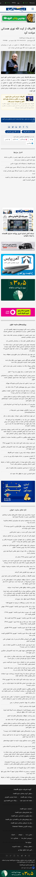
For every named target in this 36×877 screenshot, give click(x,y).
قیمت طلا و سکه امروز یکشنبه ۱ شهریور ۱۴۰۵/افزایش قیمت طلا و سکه (18, 634)
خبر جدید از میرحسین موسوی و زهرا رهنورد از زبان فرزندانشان (20, 469)
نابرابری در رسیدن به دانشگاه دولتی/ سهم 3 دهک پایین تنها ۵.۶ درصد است (18, 773)
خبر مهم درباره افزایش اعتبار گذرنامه (25, 572)
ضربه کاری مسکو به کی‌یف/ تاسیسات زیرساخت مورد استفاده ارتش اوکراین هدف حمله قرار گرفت (18, 675)
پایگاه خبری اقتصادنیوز (10, 801)
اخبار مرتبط (18, 152)
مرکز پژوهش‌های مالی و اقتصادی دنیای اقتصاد (18, 819)
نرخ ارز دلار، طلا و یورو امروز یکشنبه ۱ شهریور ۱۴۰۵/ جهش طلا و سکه (18, 608)
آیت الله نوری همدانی (13, 132)
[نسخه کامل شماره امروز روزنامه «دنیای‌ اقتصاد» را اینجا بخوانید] (18, 219)
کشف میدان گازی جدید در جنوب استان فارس (22, 532)
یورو (13, 3)
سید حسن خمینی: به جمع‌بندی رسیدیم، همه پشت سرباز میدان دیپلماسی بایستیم (19, 336)
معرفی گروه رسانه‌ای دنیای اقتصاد (22, 794)
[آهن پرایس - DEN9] (18, 264)
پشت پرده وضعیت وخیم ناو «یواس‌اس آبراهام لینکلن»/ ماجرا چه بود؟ (19, 522)
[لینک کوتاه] (27, 127)
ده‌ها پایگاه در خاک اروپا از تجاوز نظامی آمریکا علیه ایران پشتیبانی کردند (19, 552)
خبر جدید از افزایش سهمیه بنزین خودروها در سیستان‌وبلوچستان (22, 411)
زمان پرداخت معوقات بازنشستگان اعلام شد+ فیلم (21, 716)
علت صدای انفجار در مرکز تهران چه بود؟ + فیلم (21, 372)
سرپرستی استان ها (27, 838)
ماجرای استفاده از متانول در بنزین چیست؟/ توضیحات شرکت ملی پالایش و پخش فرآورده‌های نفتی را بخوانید (19, 763)
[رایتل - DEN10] (18, 312)
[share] (14, 855)
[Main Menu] (33, 9)
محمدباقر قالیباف (28, 132)
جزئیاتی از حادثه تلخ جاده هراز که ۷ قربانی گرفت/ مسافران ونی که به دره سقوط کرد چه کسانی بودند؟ (18, 392)
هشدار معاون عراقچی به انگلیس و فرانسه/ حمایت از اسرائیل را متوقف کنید (18, 438)
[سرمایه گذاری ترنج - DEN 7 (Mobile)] (18, 18)
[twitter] (19, 127)
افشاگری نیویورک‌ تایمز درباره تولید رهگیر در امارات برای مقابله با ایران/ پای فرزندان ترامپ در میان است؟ (19, 657)
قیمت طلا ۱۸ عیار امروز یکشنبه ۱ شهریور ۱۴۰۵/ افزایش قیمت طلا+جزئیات (19, 629)
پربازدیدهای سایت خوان (18, 324)
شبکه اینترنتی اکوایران (11, 797)
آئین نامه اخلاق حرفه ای (25, 850)
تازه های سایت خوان (18, 509)
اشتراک (13, 835)
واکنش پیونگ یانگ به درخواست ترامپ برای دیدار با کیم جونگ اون (19, 367)
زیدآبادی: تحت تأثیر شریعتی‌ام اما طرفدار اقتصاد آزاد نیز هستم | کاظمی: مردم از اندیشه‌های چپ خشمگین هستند (19, 331)
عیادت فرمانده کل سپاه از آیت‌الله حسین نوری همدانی (20, 167)
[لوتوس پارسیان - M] (18, 873)
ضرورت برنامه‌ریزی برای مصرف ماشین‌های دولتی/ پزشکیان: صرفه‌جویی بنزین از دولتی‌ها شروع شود (18, 516)
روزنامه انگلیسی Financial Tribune (22, 827)
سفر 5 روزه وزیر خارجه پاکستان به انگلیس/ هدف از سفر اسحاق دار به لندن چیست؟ (19, 646)
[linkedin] (16, 127)
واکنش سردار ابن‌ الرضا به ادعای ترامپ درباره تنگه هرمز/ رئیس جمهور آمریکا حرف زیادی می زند (19, 669)
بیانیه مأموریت (16, 847)
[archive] (6, 855)
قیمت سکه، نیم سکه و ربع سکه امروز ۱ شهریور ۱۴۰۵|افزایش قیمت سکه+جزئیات (20, 623)
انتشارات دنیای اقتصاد (26, 809)
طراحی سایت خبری (28, 868)
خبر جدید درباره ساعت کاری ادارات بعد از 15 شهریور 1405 (18, 680)
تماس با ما (29, 835)
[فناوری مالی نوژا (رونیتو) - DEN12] (18, 491)
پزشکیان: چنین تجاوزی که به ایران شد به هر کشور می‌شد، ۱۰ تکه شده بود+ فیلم (18, 736)
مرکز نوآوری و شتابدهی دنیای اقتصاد (21, 816)
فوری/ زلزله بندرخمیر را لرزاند (27, 706)
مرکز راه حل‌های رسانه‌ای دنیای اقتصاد (21, 823)
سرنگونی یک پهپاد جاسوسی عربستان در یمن (22, 703)
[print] (9, 127)
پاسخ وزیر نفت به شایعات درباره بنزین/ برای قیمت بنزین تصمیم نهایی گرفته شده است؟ (19, 663)
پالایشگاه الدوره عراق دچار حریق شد (25, 599)
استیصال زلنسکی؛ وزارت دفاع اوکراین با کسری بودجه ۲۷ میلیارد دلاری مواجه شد (19, 527)
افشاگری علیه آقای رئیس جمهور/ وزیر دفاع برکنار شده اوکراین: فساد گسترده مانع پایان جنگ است (20, 361)
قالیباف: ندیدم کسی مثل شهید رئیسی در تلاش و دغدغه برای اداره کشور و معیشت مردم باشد (13, 99)
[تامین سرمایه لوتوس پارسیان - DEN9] (18, 290)
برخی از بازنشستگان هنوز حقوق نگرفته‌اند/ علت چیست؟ (19, 731)
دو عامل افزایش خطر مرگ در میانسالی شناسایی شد (20, 341)
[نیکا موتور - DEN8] (18, 246)
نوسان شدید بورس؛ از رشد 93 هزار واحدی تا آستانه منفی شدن (19, 747)
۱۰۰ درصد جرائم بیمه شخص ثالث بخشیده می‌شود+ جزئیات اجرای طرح (18, 567)
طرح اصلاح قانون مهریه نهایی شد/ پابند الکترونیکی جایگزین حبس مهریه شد (18, 448)
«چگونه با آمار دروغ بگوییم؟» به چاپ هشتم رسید (21, 768)
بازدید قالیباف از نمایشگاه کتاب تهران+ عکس (22, 164)
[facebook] (23, 127)
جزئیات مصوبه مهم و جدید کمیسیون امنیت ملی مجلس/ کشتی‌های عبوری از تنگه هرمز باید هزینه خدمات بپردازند (19, 562)
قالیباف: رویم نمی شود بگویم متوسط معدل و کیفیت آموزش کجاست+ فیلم (20, 178)
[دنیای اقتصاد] (16, 9)
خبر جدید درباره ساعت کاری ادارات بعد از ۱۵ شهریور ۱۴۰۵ (18, 443)
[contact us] (10, 855)
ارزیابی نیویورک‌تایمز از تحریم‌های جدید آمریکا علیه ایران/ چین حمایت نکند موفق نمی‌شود (19, 711)
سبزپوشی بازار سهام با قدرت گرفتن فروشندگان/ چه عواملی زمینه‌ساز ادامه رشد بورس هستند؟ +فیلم (18, 546)
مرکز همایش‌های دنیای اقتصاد (23, 812)
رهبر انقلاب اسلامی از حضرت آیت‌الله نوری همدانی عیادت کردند (19, 172)
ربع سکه (33, 3)
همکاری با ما (14, 838)
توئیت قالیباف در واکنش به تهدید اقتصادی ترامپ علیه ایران (18, 576)
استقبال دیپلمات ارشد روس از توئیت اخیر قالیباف (21, 453)
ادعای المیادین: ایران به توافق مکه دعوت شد (22, 474)
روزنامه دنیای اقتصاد (26, 797)
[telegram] (12, 127)
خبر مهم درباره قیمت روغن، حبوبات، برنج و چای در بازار (19, 416)
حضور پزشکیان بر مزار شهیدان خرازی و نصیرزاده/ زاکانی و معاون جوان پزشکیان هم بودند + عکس (18, 541)
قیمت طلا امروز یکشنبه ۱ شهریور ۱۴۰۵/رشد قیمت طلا (20, 618)
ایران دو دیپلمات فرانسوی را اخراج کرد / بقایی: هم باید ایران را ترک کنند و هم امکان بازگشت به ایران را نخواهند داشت (18, 698)
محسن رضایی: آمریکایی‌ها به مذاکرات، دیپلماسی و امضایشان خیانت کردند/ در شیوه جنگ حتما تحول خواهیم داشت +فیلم (18, 378)
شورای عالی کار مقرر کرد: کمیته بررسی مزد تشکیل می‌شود (19, 536)
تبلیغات (20, 835)
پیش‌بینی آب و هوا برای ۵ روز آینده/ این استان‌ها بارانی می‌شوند (19, 405)
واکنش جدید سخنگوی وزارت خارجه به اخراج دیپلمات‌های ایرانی (19, 742)
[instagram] (29, 855)
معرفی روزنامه (28, 847)
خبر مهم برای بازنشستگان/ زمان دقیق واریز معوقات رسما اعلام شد (19, 356)
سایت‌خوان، (27, 119)
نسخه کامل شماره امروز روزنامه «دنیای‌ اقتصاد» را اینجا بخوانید (18, 234)
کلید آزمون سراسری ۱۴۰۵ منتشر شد (25, 557)
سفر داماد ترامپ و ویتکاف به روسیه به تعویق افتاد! (20, 603)
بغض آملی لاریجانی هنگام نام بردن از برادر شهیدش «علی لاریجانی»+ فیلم (19, 640)
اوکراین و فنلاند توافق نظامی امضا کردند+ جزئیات (21, 588)
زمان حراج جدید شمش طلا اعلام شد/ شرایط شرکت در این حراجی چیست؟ (19, 684)
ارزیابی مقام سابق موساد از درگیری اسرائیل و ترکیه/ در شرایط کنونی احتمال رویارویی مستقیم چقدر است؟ (18, 463)
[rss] (18, 855)
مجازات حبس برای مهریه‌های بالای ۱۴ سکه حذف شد (20, 387)
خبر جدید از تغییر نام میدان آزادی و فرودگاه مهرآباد (20, 383)
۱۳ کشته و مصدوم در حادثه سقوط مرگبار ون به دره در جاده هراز (19, 457)
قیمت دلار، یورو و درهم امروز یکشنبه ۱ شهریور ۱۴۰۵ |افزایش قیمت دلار (19, 613)
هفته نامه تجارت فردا (26, 801)
